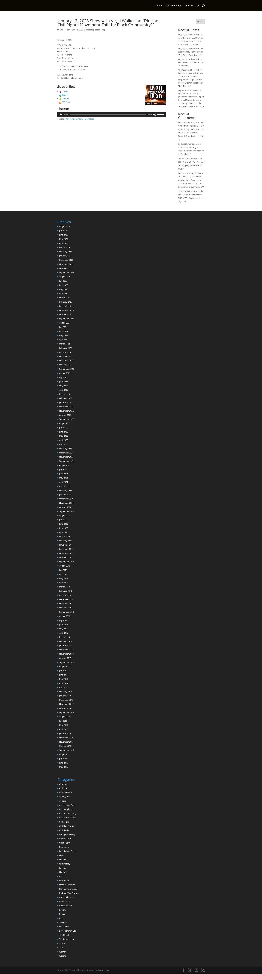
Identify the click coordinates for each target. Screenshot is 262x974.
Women (62, 951)
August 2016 (64, 716)
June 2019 (63, 574)
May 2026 (63, 239)
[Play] (60, 114)
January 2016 (65, 733)
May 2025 (63, 289)
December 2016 (66, 700)
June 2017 (63, 674)
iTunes (65, 91)
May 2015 (63, 767)
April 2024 (63, 339)
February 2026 (65, 251)
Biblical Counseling (67, 813)
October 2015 (65, 746)
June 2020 (63, 524)
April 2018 (63, 633)
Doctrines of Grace (67, 851)
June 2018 (63, 624)
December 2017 (66, 649)
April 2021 (63, 482)
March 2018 (64, 637)
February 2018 (65, 641)
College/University (67, 834)
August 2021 (64, 465)
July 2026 (63, 230)
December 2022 (66, 406)
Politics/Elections (66, 897)
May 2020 (63, 528)
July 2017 (63, 670)
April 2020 (63, 532)
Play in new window (74, 119)
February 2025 (65, 302)
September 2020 (66, 511)
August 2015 (64, 754)
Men (61, 876)
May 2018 (63, 628)
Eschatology (64, 863)
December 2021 (66, 452)
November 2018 (66, 603)
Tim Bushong (184, 158)
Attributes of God (67, 805)
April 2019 (63, 582)
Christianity (64, 830)
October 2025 (65, 268)
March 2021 (64, 486)
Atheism (62, 801)
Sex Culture (64, 926)
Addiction (63, 788)
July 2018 (63, 620)
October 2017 (65, 658)
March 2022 (64, 444)
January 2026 (65, 255)
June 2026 (63, 234)
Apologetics (64, 796)
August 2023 (64, 373)
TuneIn (65, 95)
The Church (64, 935)
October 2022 (65, 415)
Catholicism (64, 822)
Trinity (62, 943)
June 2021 (63, 473)
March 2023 (64, 394)
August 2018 (64, 616)
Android (65, 98)
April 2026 (63, 243)
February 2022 (65, 448)
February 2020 (65, 540)
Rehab (62, 914)
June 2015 (63, 762)
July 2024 (63, 327)
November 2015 (66, 742)
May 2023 (63, 385)
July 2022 (63, 427)
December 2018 (66, 599)
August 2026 (64, 226)
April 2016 (63, 729)
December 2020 (66, 498)
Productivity (64, 901)
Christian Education (67, 826)
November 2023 (66, 360)
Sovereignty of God (67, 931)
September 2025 (66, 272)
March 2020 (64, 536)
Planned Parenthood (68, 889)
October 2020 (65, 507)
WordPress (103, 970)
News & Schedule (67, 884)
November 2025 (66, 264)
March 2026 (64, 247)
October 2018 (65, 607)
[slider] (160, 114)
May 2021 (63, 477)
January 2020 (65, 545)
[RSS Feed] (60, 102)
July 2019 (63, 570)
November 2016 (66, 704)
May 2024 (63, 335)
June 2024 (63, 331)
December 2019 (66, 549)
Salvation (63, 922)
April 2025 (63, 293)
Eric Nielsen (65, 29)
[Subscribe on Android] (60, 98)
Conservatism (65, 838)
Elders (62, 855)
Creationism (64, 842)
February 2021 (65, 490)
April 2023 (63, 390)
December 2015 (66, 737)
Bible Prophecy (65, 809)
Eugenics (63, 868)
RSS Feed (66, 102)
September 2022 (66, 419)
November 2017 (66, 654)
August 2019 (64, 565)
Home (159, 5)
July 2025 (63, 281)
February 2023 (65, 398)
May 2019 (63, 578)
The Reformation (66, 939)
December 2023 (66, 356)
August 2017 (64, 666)
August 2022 (64, 423)
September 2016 (66, 712)
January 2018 (65, 645)
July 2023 (63, 377)
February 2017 (65, 691)
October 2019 (65, 557)
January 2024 (65, 352)
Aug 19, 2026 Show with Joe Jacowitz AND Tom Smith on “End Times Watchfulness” (190, 51)
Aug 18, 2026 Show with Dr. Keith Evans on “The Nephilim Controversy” (191, 62)
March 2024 (64, 343)
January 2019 (65, 595)
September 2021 (66, 461)
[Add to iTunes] (60, 91)
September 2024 (66, 318)
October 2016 (65, 708)
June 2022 (63, 431)
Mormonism (64, 880)
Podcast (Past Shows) (95, 29)
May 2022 (63, 436)
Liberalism (63, 872)
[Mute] (154, 114)
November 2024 (66, 310)
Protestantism (65, 905)
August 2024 (64, 322)
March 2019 (64, 586)
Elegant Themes (77, 970)
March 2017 (64, 687)
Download (89, 119)
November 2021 (66, 457)
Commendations (174, 5)
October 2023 (65, 364)
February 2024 (65, 348)
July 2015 (63, 758)
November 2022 (66, 411)
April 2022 (63, 440)
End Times (64, 859)
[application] (111, 114)
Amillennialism (65, 792)
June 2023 (63, 381)
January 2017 (65, 695)
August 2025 (64, 276)
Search (200, 21)
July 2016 (63, 721)
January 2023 (65, 402)
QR (197, 5)
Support (189, 5)
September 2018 (66, 612)
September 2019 (66, 561)
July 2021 (63, 469)
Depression (64, 847)
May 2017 (63, 679)
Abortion (63, 784)
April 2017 (63, 683)
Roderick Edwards (186, 144)
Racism (62, 910)
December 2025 (66, 260)
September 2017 (66, 662)
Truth (61, 947)
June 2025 (63, 285)
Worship (62, 956)
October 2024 (65, 314)
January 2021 (65, 494)
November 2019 (66, 553)
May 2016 (63, 725)
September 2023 (66, 369)
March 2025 (64, 297)
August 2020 (64, 515)
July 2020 (63, 519)
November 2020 (66, 503)
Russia (62, 918)
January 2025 (65, 306)
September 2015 (66, 750)
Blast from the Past (68, 817)
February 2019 (65, 591)
